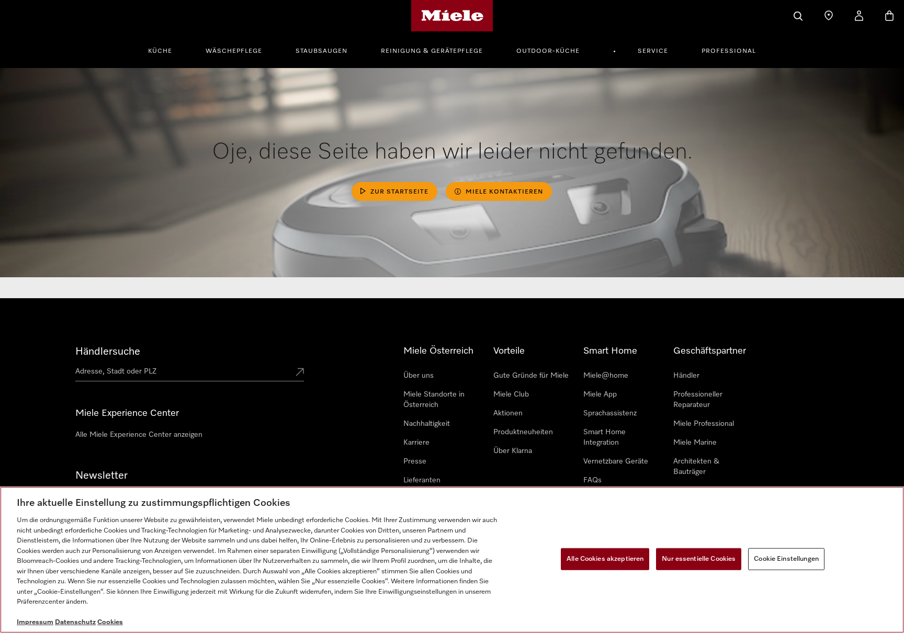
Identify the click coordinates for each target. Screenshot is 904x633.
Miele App (600, 394)
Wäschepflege (234, 51)
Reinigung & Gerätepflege (432, 51)
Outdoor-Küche (548, 51)
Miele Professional (703, 423)
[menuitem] (166, 49)
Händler (686, 375)
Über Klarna (512, 451)
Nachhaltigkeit (426, 423)
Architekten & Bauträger (696, 467)
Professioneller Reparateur (697, 400)
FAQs (592, 480)
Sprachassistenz (610, 413)
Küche (160, 51)
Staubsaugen (321, 51)
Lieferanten (421, 480)
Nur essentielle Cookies (699, 559)
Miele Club (511, 394)
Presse (414, 461)
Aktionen (508, 413)
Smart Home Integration (604, 437)
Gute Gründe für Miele (531, 375)
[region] (452, 560)
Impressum (35, 622)
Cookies (110, 622)
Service (653, 51)
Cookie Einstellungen (786, 559)
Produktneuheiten (523, 432)
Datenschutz (75, 622)
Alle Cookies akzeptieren (605, 559)
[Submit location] (300, 373)
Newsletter (101, 475)
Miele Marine (695, 442)
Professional (729, 51)
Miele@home (605, 375)
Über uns (418, 375)
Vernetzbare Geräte (615, 461)
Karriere (416, 442)
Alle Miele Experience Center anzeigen (138, 434)
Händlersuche (107, 351)
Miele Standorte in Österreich (434, 400)
